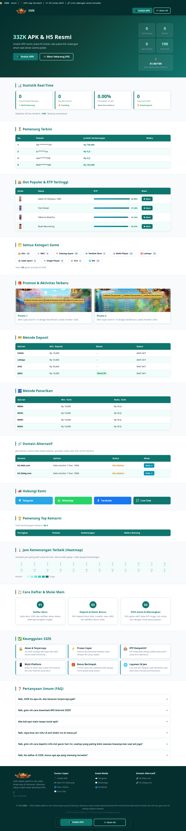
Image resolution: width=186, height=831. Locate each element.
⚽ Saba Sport (26, 260)
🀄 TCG (76, 260)
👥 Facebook (101, 787)
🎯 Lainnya (147, 253)
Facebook (106, 500)
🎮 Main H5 (162, 10)
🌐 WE (94, 260)
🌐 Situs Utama (61, 787)
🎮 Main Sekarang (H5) (56, 56)
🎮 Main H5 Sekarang (64, 782)
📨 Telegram (101, 778)
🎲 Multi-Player (122, 253)
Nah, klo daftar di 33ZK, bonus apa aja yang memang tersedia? (52, 755)
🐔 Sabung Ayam (66, 253)
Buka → (149, 465)
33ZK (25, 805)
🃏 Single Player (53, 260)
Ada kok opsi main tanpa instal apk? (38, 721)
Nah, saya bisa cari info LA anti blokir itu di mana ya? (47, 732)
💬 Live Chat (60, 791)
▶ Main (147, 199)
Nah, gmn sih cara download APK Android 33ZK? (44, 710)
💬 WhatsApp (101, 782)
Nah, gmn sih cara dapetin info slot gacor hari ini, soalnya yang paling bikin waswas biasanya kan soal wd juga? (80, 744)
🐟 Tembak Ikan (95, 253)
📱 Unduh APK (142, 10)
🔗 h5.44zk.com (143, 778)
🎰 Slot (23, 253)
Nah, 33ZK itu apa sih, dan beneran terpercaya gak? (46, 699)
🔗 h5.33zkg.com (144, 782)
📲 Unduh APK (25, 56)
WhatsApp (68, 500)
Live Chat (146, 500)
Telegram (28, 500)
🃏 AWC (42, 253)
